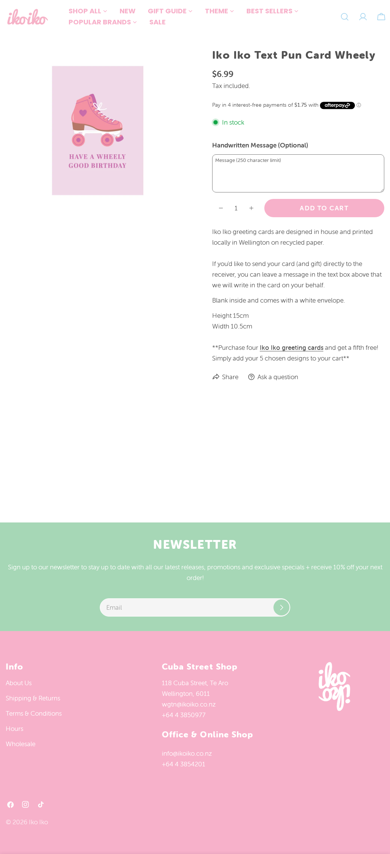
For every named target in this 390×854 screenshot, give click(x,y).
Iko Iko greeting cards (291, 347)
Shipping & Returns (33, 698)
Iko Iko (38, 822)
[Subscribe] (281, 607)
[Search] (344, 16)
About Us (19, 683)
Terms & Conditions (34, 713)
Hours (14, 728)
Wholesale (20, 744)
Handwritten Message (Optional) (260, 145)
